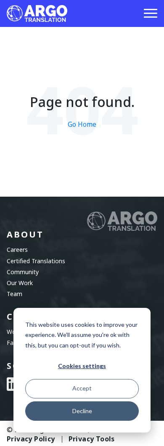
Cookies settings (82, 365)
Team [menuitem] (14, 294)
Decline (82, 410)
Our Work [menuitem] (20, 283)
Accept (82, 388)
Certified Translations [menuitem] (36, 261)
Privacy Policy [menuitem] (31, 439)
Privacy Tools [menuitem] (92, 439)
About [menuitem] (25, 235)
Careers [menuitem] (17, 250)
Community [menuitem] (23, 272)
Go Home (82, 124)
